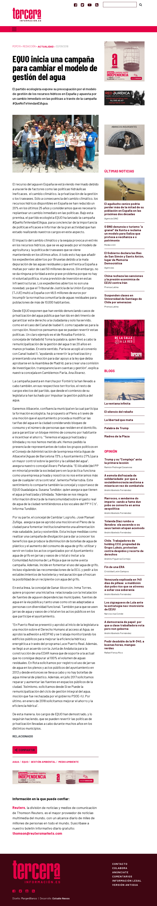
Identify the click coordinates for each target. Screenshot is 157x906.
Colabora (119, 867)
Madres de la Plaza (117, 436)
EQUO (25, 761)
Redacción (29, 46)
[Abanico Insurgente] (124, 140)
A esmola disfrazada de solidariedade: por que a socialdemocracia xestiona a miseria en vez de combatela (124, 480)
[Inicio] (26, 14)
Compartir (26, 750)
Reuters (18, 807)
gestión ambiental (43, 761)
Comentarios (122, 876)
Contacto (120, 863)
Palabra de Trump (116, 428)
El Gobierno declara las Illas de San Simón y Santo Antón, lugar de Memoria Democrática (124, 258)
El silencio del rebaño (118, 411)
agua (15, 761)
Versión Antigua (125, 884)
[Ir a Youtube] (90, 4)
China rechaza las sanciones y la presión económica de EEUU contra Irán (123, 279)
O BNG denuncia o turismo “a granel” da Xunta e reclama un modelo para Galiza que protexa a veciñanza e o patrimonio (123, 233)
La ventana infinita (117, 403)
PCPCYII (16, 46)
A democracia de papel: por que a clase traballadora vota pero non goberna (124, 625)
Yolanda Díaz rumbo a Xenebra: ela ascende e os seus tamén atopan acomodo (124, 524)
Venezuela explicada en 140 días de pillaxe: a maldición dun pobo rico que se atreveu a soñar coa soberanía (124, 584)
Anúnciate (120, 872)
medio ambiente (68, 761)
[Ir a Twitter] (82, 4)
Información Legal (126, 880)
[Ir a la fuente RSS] (96, 4)
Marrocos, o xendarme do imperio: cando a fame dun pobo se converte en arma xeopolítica (122, 503)
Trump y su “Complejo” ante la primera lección (123, 461)
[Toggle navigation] (14, 29)
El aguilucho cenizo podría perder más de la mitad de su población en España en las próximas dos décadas (124, 209)
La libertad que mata (118, 420)
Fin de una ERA (114, 567)
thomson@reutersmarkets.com (37, 833)
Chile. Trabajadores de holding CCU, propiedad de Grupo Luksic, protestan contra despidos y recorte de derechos (124, 547)
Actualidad (46, 46)
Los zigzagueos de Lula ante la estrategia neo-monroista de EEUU (124, 606)
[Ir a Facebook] (75, 4)
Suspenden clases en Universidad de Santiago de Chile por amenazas (123, 299)
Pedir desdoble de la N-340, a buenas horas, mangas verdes (124, 645)
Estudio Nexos (61, 898)
